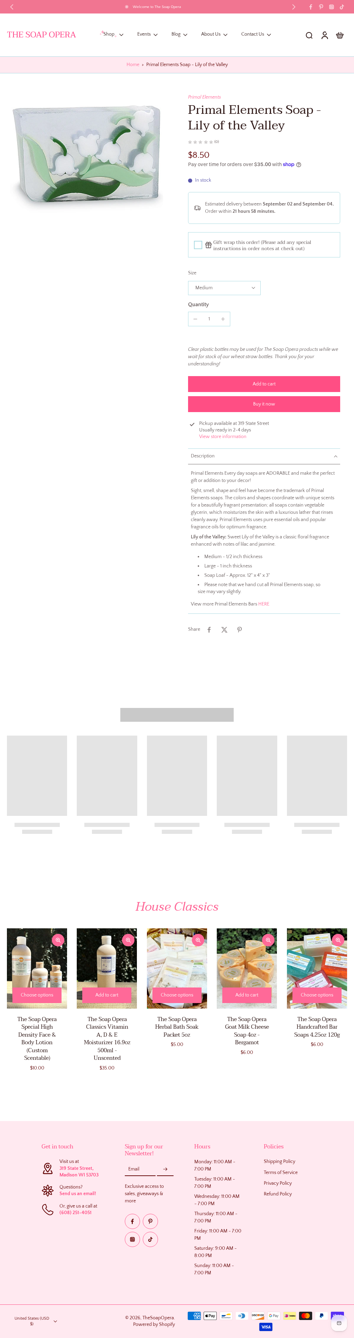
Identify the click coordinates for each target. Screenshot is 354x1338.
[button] (264, 384)
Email (133, 1169)
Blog (175, 34)
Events (144, 34)
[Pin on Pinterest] (239, 629)
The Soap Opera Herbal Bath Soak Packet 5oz (176, 1027)
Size (192, 273)
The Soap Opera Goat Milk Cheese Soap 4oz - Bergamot (247, 1031)
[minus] (195, 319)
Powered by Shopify (154, 1324)
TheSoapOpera (158, 1318)
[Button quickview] (58, 940)
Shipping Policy (279, 1161)
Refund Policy (278, 1194)
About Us (211, 34)
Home (133, 64)
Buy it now (264, 404)
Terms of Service (281, 1172)
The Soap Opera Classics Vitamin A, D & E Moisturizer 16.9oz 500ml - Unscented (107, 1038)
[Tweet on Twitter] (224, 629)
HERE (263, 604)
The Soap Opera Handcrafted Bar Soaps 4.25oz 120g (317, 1027)
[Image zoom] (86, 159)
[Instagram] (331, 7)
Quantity (198, 304)
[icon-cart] (339, 35)
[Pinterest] (321, 7)
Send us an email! (77, 1193)
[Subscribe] (165, 1169)
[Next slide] (294, 7)
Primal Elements (204, 97)
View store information (222, 436)
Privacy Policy (278, 1183)
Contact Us (252, 34)
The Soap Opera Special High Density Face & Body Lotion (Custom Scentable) (37, 1038)
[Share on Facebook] (209, 629)
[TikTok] (342, 7)
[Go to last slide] (12, 7)
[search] (309, 35)
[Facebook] (311, 7)
